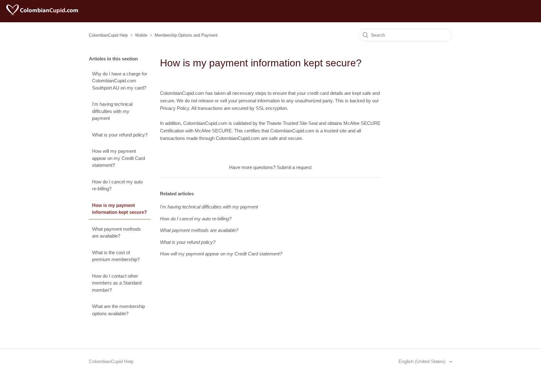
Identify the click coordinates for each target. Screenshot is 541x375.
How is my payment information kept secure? (119, 209)
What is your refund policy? (119, 134)
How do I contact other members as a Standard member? (117, 283)
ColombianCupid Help (108, 35)
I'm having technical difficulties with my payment (112, 111)
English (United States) (423, 361)
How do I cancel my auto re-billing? (117, 185)
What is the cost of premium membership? (116, 256)
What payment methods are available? (116, 232)
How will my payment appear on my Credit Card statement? (118, 158)
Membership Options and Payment (186, 35)
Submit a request (294, 167)
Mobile (141, 35)
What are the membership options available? (118, 310)
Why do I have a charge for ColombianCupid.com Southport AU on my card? (119, 80)
